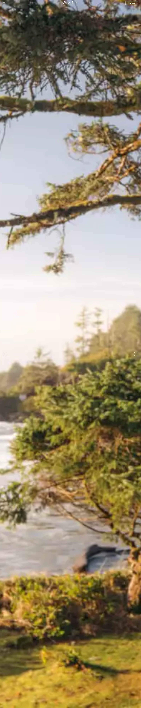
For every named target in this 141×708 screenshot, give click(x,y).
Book (132, 3)
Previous (5, 354)
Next (136, 354)
